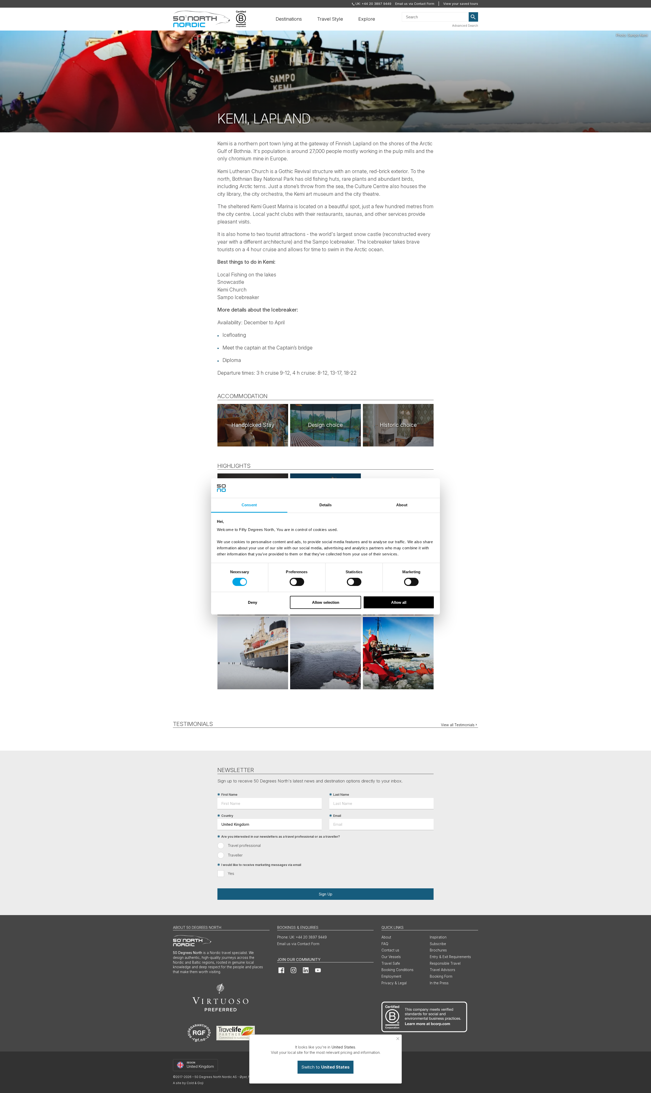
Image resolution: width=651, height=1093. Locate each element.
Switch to (325, 1067)
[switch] (297, 582)
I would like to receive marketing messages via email (261, 865)
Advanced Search (465, 25)
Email (337, 816)
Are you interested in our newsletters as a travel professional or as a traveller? (280, 836)
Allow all (398, 602)
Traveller (235, 855)
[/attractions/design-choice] (325, 425)
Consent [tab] (249, 505)
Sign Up (325, 894)
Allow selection (325, 602)
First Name (229, 794)
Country (227, 816)
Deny (252, 602)
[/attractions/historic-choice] (398, 425)
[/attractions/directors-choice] (252, 425)
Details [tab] (325, 505)
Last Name (341, 794)
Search (473, 17)
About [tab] (401, 505)
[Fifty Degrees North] (201, 19)
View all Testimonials (458, 725)
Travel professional (244, 845)
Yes (231, 873)
